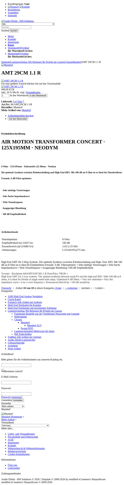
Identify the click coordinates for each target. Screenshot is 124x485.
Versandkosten (33, 92)
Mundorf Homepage (11, 416)
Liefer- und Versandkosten (21, 434)
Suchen (13, 30)
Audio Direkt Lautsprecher (21, 340)
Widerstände (20, 316)
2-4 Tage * (18, 101)
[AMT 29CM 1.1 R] (12, 80)
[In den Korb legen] (2, 369)
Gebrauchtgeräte (16, 342)
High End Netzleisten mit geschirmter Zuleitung (32, 308)
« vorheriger (71, 288)
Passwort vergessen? (11, 397)
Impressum (13, 42)
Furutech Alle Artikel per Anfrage (25, 302)
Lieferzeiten (14, 468)
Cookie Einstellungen (19, 454)
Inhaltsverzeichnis (17, 451)
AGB (10, 439)
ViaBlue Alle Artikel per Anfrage (24, 337)
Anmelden (18, 400)
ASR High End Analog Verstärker (25, 296)
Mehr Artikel (7, 419)
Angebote (13, 345)
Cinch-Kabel (14, 299)
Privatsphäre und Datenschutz (23, 436)
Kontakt (12, 39)
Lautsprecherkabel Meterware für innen (34, 331)
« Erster (58, 288)
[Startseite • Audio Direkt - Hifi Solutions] (17, 21)
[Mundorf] (7, 65)
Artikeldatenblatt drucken (21, 115)
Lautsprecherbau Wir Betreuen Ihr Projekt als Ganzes (35, 311)
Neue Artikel (14, 348)
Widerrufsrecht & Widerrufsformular (26, 448)
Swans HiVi (27, 328)
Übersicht (6, 288)
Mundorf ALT (34, 325)
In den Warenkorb (38, 95)
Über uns (12, 465)
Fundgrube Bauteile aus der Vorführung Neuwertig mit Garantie (46, 313)
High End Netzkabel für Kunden (24, 305)
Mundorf (26, 110)
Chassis (18, 319)
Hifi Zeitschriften (23, 334)
